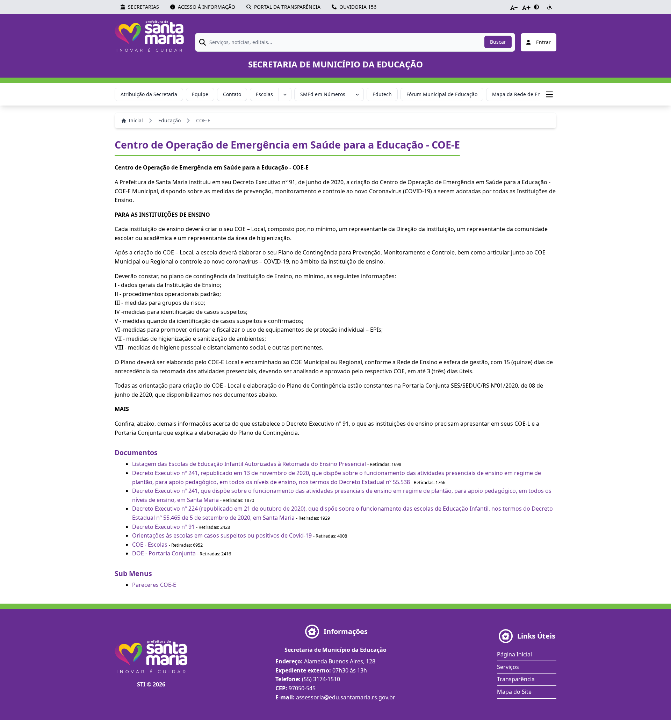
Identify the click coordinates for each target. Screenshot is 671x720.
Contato (232, 94)
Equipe (200, 94)
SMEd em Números (322, 94)
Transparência (516, 679)
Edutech (382, 94)
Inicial (136, 120)
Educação (169, 120)
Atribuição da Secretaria (149, 94)
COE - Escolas (149, 544)
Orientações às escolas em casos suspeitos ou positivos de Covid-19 (222, 535)
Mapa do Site (514, 692)
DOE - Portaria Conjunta (164, 553)
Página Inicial (514, 654)
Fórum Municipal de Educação (441, 94)
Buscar (498, 41)
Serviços (508, 667)
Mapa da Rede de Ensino (521, 94)
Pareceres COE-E (154, 585)
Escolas (264, 94)
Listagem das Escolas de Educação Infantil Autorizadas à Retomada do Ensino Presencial (249, 464)
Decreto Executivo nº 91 (163, 527)
